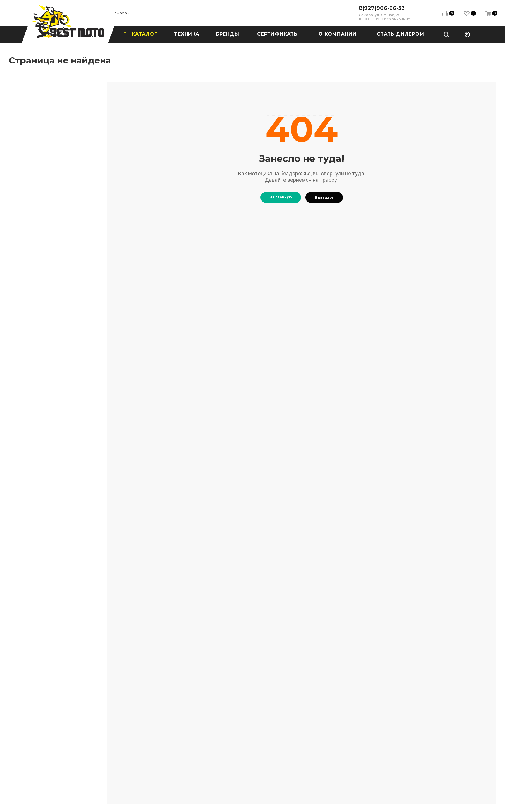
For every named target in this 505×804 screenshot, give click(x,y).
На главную (280, 197)
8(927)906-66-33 (382, 8)
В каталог (324, 197)
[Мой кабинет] (467, 34)
